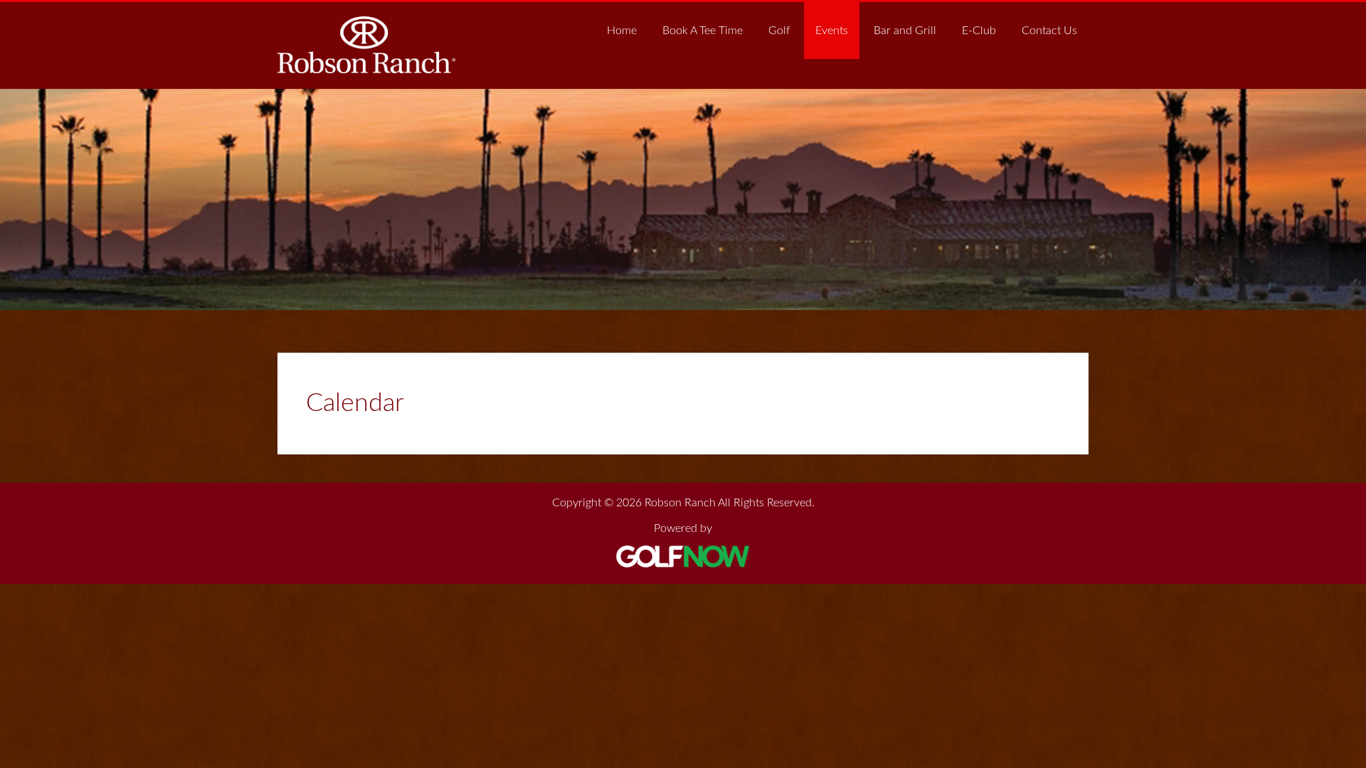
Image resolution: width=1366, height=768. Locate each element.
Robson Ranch (366, 44)
